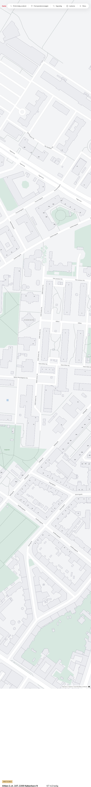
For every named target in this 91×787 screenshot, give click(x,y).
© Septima (70, 686)
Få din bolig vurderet (19, 6)
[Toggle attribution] (89, 687)
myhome (72, 6)
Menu (84, 6)
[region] (45, 344)
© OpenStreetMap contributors (80, 686)
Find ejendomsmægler (41, 6)
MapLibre (64, 686)
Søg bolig (59, 6)
